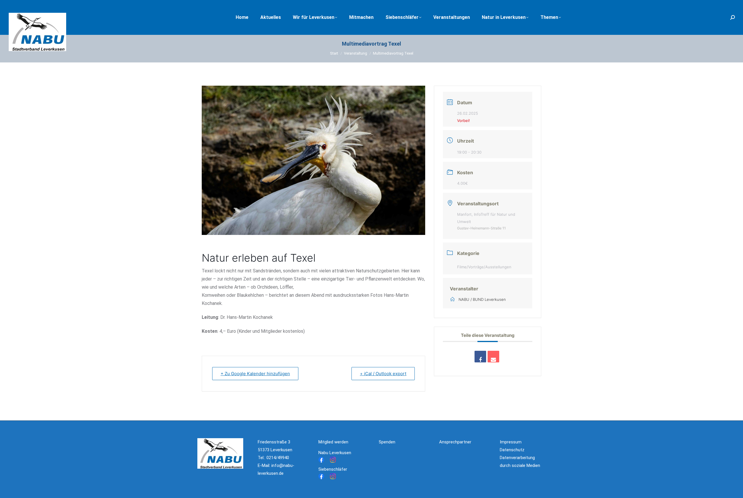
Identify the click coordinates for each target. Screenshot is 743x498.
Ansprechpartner (455, 442)
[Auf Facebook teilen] (480, 356)
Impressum (511, 442)
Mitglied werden (333, 442)
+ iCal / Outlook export (383, 373)
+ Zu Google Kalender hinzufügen (255, 373)
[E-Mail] (493, 356)
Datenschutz (512, 449)
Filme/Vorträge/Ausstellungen (484, 267)
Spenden (387, 442)
